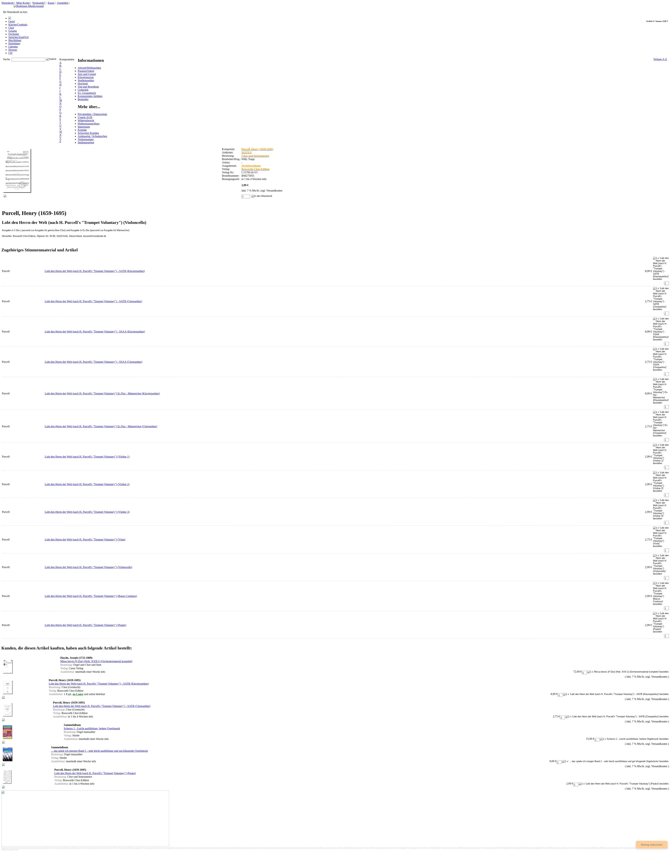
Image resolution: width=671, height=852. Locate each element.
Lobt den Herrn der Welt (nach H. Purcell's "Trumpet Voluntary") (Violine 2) (87, 484)
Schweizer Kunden (88, 133)
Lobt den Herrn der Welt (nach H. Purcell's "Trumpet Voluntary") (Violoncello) (88, 567)
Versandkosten (274, 190)
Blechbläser (14, 40)
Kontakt (82, 129)
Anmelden (62, 2)
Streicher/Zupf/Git (18, 37)
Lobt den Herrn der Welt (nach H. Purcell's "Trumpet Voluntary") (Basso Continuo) (91, 596)
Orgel (11, 21)
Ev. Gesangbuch (87, 92)
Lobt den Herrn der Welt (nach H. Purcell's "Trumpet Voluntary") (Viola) (85, 539)
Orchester (13, 34)
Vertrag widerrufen (652, 844)
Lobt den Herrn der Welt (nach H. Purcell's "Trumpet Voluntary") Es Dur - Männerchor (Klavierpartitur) (102, 393)
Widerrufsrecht (86, 120)
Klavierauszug (86, 77)
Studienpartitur (86, 80)
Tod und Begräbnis (88, 86)
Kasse (51, 2)
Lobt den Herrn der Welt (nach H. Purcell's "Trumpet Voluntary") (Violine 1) (87, 456)
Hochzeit (83, 83)
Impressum (84, 126)
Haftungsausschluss (88, 123)
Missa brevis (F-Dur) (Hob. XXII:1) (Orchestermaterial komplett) (96, 661)
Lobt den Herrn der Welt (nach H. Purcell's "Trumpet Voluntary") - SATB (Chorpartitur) (93, 301)
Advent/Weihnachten (89, 67)
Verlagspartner (86, 139)
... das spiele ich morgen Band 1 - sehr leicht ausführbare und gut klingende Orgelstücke (99, 750)
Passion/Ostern (86, 70)
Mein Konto (23, 2)
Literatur (13, 46)
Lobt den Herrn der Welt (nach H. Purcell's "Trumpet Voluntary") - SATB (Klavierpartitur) (95, 271)
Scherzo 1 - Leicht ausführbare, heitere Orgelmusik (92, 728)
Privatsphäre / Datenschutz (92, 114)
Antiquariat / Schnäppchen (92, 136)
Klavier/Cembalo (17, 24)
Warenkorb (7, 2)
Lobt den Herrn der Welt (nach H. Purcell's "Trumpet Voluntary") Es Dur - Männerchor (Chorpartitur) (101, 426)
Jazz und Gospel (87, 74)
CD (10, 52)
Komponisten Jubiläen (90, 96)
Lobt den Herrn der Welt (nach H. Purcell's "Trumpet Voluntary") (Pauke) (85, 625)
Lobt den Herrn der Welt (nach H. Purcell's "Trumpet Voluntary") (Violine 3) (87, 511)
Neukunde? (38, 2)
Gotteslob (83, 89)
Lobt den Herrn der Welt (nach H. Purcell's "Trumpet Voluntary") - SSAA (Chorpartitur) (93, 361)
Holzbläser (14, 43)
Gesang (12, 30)
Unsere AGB (85, 117)
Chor (11, 27)
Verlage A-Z (660, 59)
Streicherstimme (251, 165)
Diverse (12, 49)
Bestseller (83, 99)
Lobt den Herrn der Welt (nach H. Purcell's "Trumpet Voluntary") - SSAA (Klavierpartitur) (95, 331)
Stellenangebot (86, 142)
